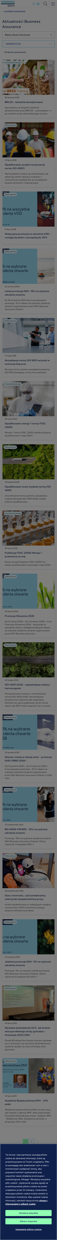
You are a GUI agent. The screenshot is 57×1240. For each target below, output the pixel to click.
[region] (28, 1192)
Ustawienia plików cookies (28, 1229)
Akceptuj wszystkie (28, 1213)
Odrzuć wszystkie (28, 1221)
